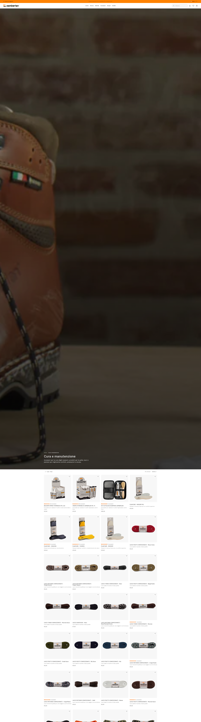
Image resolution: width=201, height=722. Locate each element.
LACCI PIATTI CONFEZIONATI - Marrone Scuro (143, 702)
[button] (154, 471)
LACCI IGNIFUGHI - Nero (80, 623)
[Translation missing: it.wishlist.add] (69, 476)
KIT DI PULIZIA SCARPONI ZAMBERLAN (112, 506)
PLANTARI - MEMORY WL (137, 504)
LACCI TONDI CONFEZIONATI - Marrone (141, 624)
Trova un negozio (9, 1)
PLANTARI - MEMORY (107, 546)
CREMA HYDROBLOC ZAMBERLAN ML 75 (84, 506)
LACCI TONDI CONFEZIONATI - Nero (111, 584)
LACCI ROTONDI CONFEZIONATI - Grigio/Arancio (53, 584)
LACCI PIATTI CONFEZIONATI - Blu (111, 661)
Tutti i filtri (50, 471)
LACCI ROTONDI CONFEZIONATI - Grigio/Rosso (57, 702)
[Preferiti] (193, 5)
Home (45, 452)
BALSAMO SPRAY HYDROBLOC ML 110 (54, 506)
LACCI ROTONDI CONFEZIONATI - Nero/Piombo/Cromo (111, 623)
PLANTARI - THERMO (78, 546)
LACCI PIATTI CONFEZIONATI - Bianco (112, 700)
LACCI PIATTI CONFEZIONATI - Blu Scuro (84, 661)
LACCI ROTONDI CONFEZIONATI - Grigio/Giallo (143, 663)
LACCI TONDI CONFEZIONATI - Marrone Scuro (57, 623)
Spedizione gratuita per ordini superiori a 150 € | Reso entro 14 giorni (100, 1)
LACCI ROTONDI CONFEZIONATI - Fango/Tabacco (82, 584)
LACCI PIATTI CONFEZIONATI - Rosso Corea (142, 545)
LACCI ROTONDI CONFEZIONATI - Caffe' (84, 700)
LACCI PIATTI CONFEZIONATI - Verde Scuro (56, 661)
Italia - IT (194, 1)
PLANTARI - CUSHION (50, 546)
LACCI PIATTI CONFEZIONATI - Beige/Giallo (142, 584)
